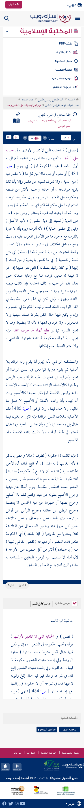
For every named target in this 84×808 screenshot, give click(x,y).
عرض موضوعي (62, 78)
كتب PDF (65, 43)
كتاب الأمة (63, 52)
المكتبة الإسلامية (46, 31)
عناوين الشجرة (47, 729)
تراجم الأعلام (62, 87)
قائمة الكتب (64, 69)
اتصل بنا (31, 752)
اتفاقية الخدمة (48, 752)
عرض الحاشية (62, 603)
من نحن (17, 752)
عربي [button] (72, 5)
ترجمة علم (69, 729)
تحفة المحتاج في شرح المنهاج (50, 100)
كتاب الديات (27, 100)
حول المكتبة (63, 61)
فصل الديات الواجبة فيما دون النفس (62, 105)
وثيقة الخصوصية (71, 752)
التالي (12, 585)
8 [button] (68, 138)
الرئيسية (72, 100)
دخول (13, 4)
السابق (22, 585)
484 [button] (37, 138)
